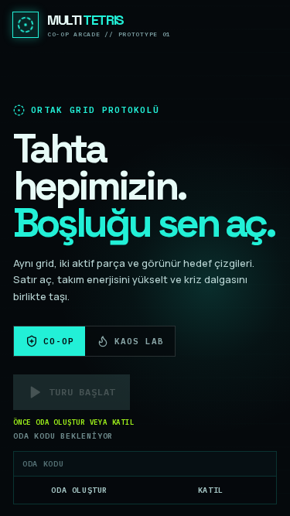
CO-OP (58, 341)
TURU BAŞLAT (82, 392)
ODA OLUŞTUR (79, 490)
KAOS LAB (138, 341)
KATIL (210, 490)
